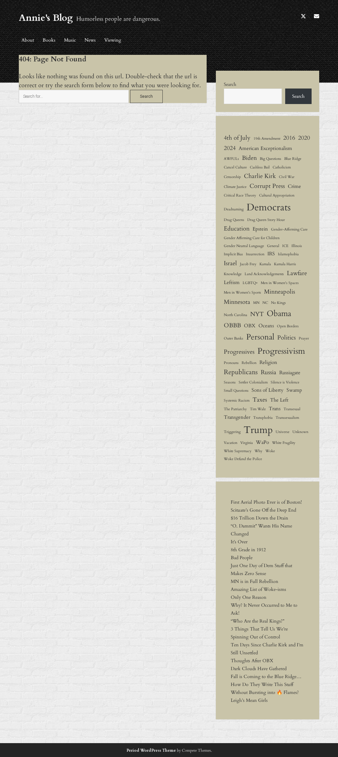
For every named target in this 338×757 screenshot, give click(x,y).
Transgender (237, 417)
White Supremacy (238, 451)
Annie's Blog (46, 18)
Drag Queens (234, 219)
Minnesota (237, 302)
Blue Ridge (292, 158)
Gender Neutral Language (244, 245)
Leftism (232, 282)
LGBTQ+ (250, 282)
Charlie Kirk (260, 176)
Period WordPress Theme (151, 750)
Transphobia (263, 417)
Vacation (230, 442)
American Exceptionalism (265, 148)
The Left (279, 400)
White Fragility (283, 442)
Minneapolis (279, 292)
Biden (249, 158)
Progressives (239, 352)
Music (70, 40)
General (273, 245)
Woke (270, 451)
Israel (230, 263)
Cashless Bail (260, 167)
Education (237, 229)
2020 (304, 138)
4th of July (237, 138)
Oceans (266, 325)
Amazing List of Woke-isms (258, 589)
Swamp (294, 390)
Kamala (265, 264)
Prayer (304, 338)
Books (49, 40)
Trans (275, 408)
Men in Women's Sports (242, 292)
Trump (258, 430)
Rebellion (249, 362)
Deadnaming (234, 209)
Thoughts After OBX (252, 661)
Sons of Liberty (268, 390)
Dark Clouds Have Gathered (259, 669)
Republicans (241, 372)
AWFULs (231, 158)
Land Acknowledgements (264, 273)
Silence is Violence (285, 382)
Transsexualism (287, 417)
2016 (289, 138)
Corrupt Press (267, 186)
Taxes (260, 400)
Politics (286, 338)
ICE (285, 245)
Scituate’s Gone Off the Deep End (263, 510)
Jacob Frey (248, 264)
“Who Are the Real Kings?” (257, 621)
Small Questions (236, 390)
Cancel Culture (235, 167)
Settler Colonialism (253, 382)
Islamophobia (288, 254)
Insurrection (255, 254)
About (27, 40)
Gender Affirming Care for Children (252, 237)
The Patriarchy (235, 409)
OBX (249, 325)
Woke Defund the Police (243, 458)
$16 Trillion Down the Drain (259, 518)
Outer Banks (233, 338)
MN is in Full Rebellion (254, 581)
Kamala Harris (285, 264)
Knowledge (233, 273)
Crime (294, 186)
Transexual (292, 409)
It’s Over (239, 542)
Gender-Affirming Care (289, 229)
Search (230, 84)
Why (258, 451)
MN (256, 302)
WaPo (262, 442)
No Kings (278, 302)
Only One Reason (248, 597)
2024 (230, 148)
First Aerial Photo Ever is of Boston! (266, 502)
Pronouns (231, 362)
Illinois (296, 245)
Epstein (260, 229)
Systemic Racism (237, 400)
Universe (282, 431)
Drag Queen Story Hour (266, 219)
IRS (271, 253)
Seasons (230, 382)
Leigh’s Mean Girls (249, 700)
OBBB (232, 325)
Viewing (112, 40)
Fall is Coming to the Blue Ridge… (266, 676)
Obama (279, 313)
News (90, 40)
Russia (268, 372)
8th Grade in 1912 (248, 550)
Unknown (300, 431)
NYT (257, 314)
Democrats (269, 207)
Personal (260, 337)
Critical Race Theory (240, 195)
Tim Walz (258, 409)
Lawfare (297, 273)
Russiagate (289, 372)
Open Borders (288, 326)
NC (265, 302)
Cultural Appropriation (276, 195)
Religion (268, 362)
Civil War (286, 176)
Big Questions (270, 158)
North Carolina (235, 314)
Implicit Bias (233, 254)
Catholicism (282, 167)
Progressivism (281, 351)
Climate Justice (235, 186)
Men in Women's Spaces (280, 282)
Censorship (232, 176)
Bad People (242, 558)
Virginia (246, 442)
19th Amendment (267, 138)
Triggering (232, 431)
